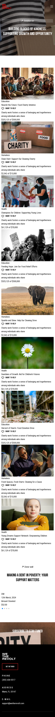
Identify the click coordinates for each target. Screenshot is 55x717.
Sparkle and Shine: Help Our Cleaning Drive (19, 320)
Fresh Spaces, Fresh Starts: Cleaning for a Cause (21, 482)
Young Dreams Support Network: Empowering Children (24, 535)
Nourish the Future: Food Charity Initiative (18, 105)
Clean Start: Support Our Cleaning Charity (18, 159)
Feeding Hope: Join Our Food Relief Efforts (19, 266)
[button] (2, 608)
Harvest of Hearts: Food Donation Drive (17, 428)
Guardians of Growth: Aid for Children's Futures (20, 374)
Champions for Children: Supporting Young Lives (21, 212)
